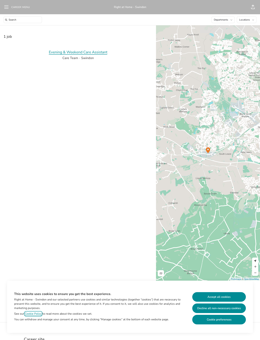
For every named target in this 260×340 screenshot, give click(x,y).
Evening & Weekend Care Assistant (78, 52)
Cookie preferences (219, 320)
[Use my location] (255, 261)
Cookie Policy (33, 314)
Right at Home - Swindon (130, 7)
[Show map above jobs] (161, 273)
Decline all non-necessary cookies (219, 308)
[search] (23, 20)
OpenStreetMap (251, 278)
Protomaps (236, 278)
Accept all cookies (219, 297)
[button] (253, 7)
